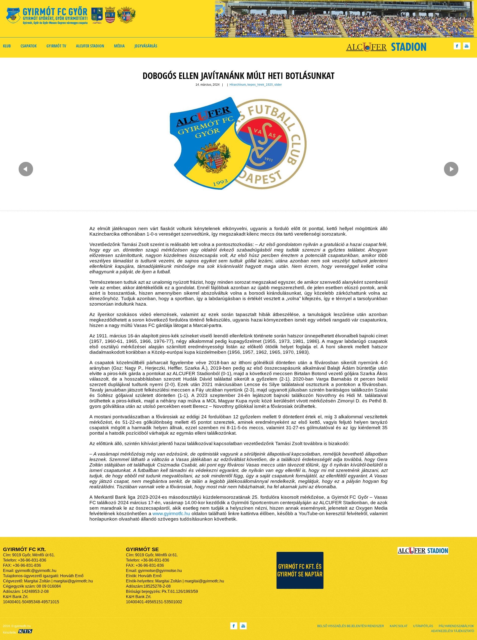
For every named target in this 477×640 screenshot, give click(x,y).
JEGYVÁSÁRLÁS (146, 46)
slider (278, 84)
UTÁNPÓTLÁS (423, 626)
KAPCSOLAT (398, 626)
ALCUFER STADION (90, 46)
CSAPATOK (29, 46)
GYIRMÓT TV (56, 46)
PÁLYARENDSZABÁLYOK (456, 626)
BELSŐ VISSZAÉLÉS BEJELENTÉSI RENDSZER (350, 626)
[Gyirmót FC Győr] (73, 16)
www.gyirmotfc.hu (171, 513)
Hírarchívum (238, 84)
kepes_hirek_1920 (260, 84)
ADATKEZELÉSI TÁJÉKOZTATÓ (452, 631)
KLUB (7, 46)
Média (119, 46)
